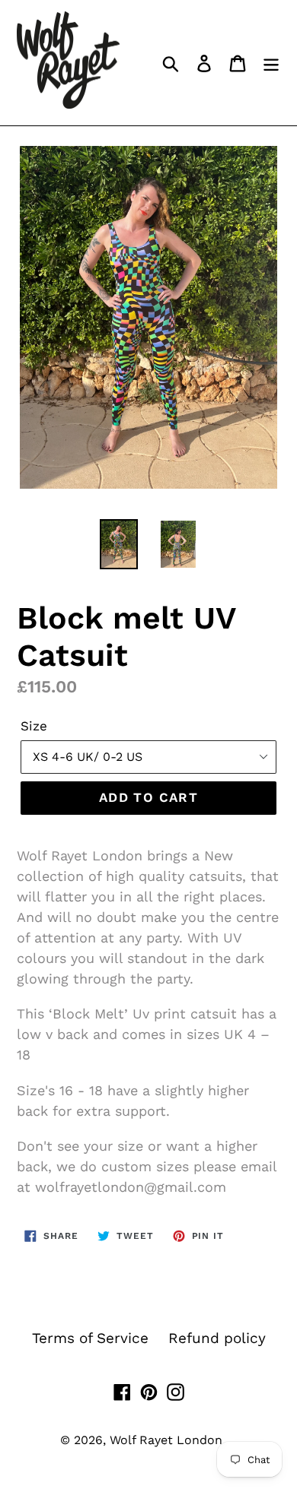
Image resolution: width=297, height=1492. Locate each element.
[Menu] (271, 62)
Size (34, 725)
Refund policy (217, 1338)
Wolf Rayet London (166, 1440)
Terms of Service (90, 1338)
